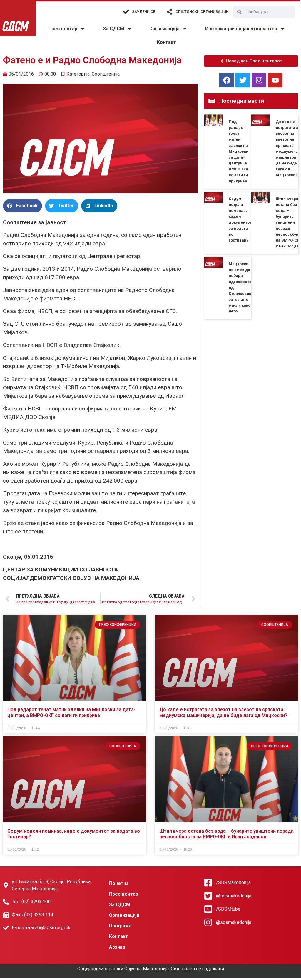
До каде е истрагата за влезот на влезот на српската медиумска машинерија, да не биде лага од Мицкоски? (223, 712)
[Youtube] (275, 80)
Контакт (166, 42)
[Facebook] (226, 80)
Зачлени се (143, 11)
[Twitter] (242, 80)
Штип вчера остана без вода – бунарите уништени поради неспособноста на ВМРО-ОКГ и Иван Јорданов (226, 833)
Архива (117, 947)
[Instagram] (259, 80)
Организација (164, 28)
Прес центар (62, 28)
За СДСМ (113, 28)
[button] (22, 205)
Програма (120, 926)
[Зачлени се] (126, 12)
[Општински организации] (170, 12)
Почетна (119, 883)
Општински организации (202, 11)
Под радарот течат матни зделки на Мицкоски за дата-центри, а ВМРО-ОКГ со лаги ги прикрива (239, 151)
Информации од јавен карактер (241, 28)
